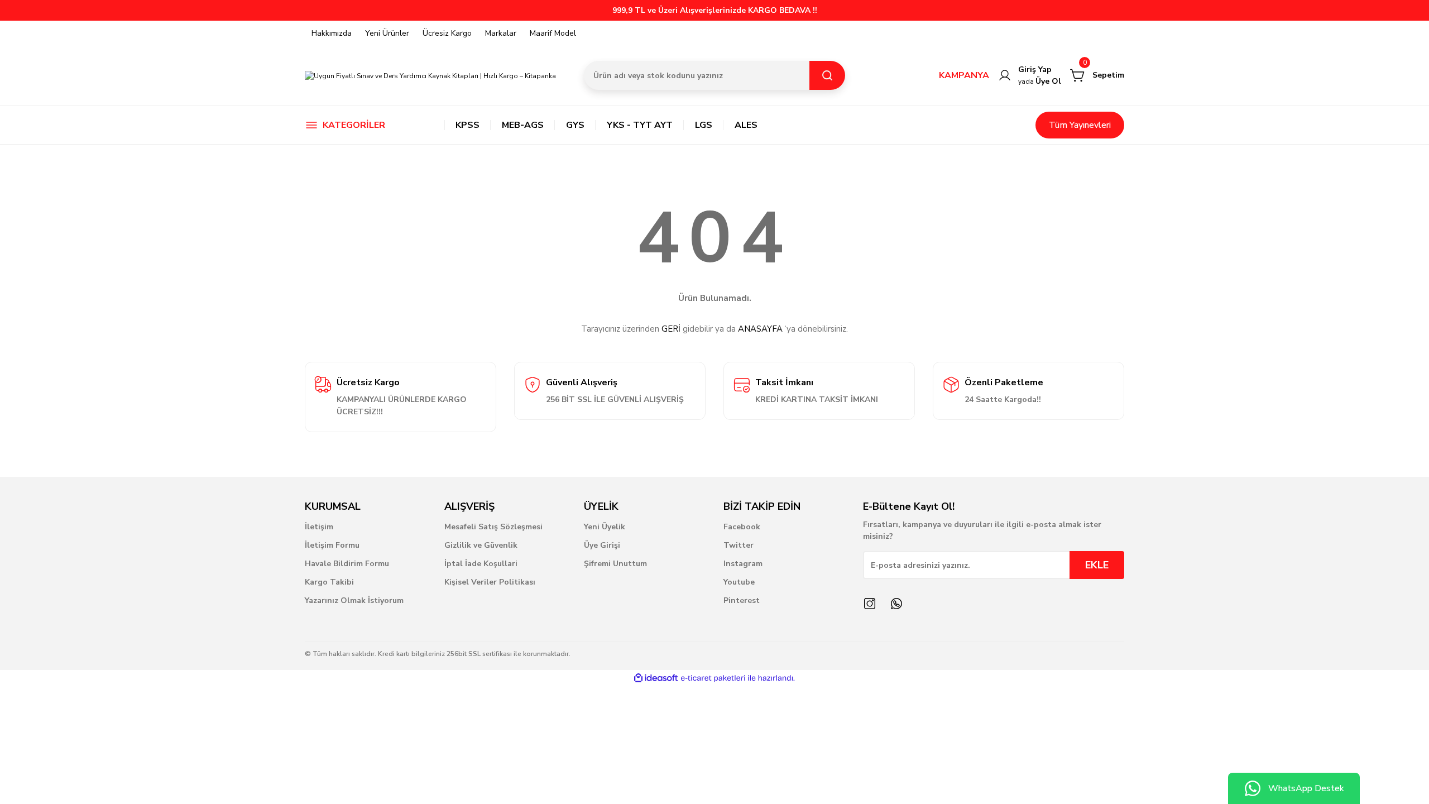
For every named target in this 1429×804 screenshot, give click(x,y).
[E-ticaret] (713, 678)
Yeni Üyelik (604, 526)
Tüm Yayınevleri (1080, 125)
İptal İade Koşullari (480, 563)
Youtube (739, 582)
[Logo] (430, 75)
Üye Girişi (602, 545)
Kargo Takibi (329, 582)
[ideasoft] (656, 678)
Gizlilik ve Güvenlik (480, 545)
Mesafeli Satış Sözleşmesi (493, 526)
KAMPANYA (964, 75)
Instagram (743, 563)
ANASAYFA (760, 328)
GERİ (670, 328)
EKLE (1097, 565)
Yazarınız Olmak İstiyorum (354, 600)
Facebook (741, 526)
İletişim (319, 526)
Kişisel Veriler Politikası (489, 582)
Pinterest (741, 600)
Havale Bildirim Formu (347, 563)
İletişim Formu (332, 545)
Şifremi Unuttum (615, 563)
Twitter (738, 545)
